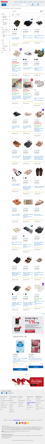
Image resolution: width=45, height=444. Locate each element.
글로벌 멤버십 (11, 411)
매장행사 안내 (29, 405)
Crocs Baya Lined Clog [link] (38, 70)
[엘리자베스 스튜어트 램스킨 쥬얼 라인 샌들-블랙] (26, 294)
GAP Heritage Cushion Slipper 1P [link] (27, 247)
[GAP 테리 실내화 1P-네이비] (12, 178)
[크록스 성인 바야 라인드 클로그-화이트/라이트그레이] (39, 59)
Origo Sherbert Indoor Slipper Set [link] (27, 99)
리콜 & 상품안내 (21, 402)
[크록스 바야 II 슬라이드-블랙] (24, 59)
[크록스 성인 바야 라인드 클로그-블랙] (37, 59)
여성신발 (11, 8)
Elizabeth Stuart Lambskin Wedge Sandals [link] (28, 275)
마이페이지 (11, 406)
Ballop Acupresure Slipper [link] (28, 37)
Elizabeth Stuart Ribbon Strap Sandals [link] (38, 245)
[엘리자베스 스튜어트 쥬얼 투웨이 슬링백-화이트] (28, 178)
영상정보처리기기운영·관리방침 (28, 420)
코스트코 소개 (3, 396)
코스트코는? (2, 398)
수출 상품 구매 (20, 406)
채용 (1, 409)
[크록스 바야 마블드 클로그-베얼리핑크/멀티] (35, 90)
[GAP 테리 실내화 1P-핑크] (14, 178)
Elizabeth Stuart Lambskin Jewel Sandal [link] (28, 305)
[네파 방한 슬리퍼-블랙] (14, 29)
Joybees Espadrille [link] (15, 157)
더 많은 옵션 (14, 31)
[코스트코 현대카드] (28, 333)
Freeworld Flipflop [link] (37, 187)
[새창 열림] (3, 431)
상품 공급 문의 (38, 398)
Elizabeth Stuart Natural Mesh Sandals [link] (16, 275)
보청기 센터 (29, 400)
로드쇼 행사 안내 (30, 407)
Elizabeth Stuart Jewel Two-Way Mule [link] (38, 131)
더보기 (2, 52)
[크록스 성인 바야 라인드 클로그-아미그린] (35, 59)
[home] (4, 2)
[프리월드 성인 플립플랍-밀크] (35, 178)
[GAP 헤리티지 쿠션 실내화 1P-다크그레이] (24, 236)
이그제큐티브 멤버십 (13, 402)
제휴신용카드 (11, 409)
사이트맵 (5, 420)
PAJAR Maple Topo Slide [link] (38, 37)
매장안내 (28, 398)
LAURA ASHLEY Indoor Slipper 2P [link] (27, 217)
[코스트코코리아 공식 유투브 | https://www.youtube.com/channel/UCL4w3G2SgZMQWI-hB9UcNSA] (25, 423)
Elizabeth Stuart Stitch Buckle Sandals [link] (27, 159)
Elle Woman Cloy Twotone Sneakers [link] (39, 275)
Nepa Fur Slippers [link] (15, 38)
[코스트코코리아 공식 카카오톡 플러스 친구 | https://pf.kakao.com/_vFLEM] (20, 423)
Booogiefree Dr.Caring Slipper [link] (27, 128)
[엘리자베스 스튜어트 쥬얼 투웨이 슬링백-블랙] (26, 178)
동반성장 (37, 406)
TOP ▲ (42, 313)
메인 (2, 8)
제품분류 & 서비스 (3, 405)
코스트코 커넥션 (3, 407)
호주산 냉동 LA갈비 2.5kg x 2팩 (35, 358)
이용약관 (10, 420)
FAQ (19, 398)
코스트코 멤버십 (13, 396)
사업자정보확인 (38, 429)
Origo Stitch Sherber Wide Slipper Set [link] (17, 99)
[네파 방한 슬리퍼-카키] (16, 29)
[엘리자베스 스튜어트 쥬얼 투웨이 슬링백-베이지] (24, 178)
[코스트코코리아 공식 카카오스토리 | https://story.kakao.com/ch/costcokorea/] (28, 423)
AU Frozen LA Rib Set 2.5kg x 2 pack (35, 359)
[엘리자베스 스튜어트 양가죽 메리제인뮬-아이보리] (14, 294)
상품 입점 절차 (38, 402)
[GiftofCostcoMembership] (28, 385)
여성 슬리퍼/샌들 (17, 8)
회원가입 (11, 398)
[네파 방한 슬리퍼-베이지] (12, 29)
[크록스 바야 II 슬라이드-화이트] (28, 59)
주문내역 (11, 408)
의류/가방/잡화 (6, 8)
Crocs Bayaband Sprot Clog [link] (38, 304)
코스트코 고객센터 (6, 391)
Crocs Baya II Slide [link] (26, 68)
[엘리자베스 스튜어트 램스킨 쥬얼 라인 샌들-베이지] (24, 294)
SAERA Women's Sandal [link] (38, 215)
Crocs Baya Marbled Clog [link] (39, 100)
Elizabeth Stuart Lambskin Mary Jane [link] (17, 305)
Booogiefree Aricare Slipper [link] (15, 128)
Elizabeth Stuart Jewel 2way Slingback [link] (27, 189)
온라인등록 (11, 404)
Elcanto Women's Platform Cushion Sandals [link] (17, 71)
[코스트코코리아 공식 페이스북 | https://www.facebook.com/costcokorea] (17, 423)
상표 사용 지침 (38, 420)
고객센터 (20, 396)
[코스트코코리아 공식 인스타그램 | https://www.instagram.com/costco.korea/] (23, 423)
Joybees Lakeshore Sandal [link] (17, 244)
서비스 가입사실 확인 (5, 437)
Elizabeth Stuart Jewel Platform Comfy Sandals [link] (38, 159)
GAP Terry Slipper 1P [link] (15, 185)
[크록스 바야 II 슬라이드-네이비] (26, 59)
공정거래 (37, 404)
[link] (17, 27)
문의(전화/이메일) (21, 400)
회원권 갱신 (11, 400)
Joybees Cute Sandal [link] (16, 215)
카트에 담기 (20, 369)
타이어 (28, 409)
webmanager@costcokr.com (15, 429)
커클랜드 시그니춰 (3, 403)
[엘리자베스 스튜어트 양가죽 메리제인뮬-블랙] (12, 294)
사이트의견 (20, 404)
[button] (28, 5)
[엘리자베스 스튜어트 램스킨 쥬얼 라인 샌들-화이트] (28, 294)
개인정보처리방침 (16, 420)
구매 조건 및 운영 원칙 (40, 400)
